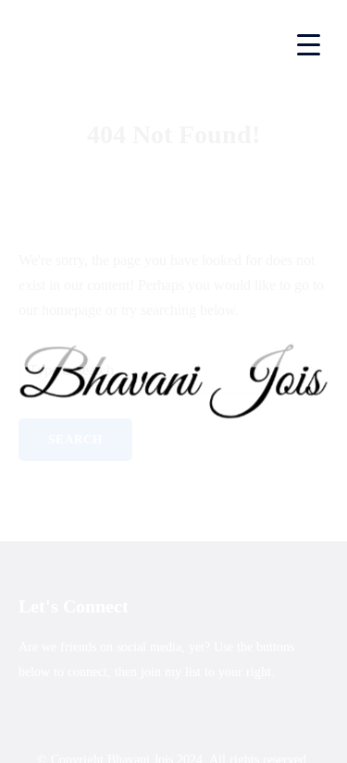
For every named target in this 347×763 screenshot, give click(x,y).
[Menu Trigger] (308, 44)
